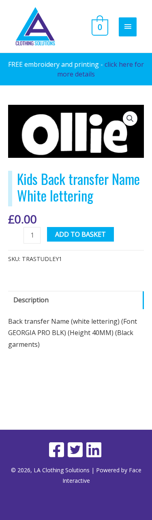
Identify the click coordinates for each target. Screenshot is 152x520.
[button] (130, 118)
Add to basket (80, 234)
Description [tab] (31, 299)
